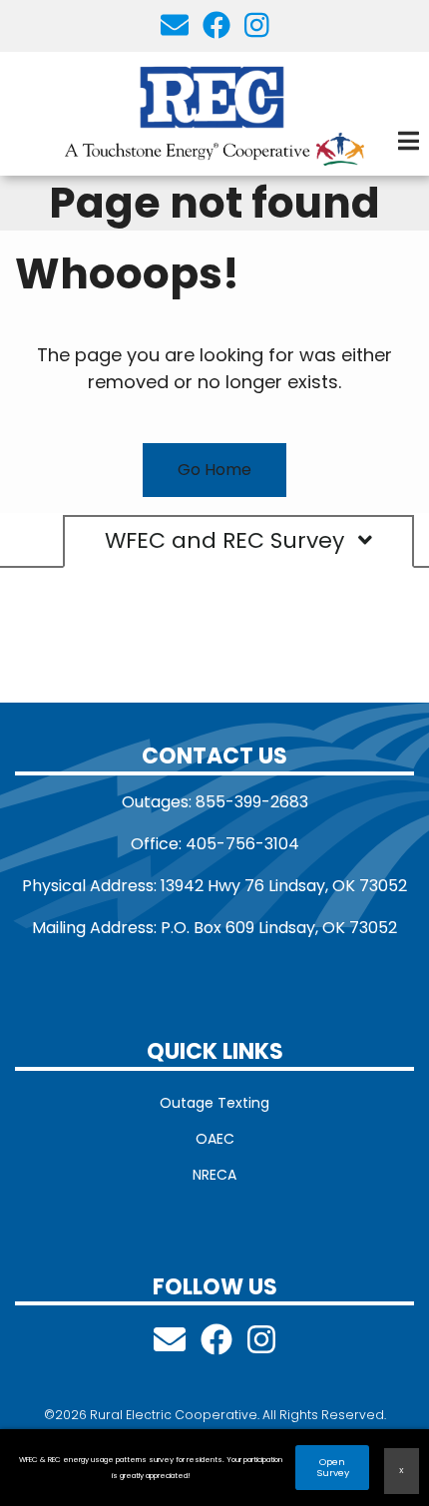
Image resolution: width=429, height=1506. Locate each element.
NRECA (214, 1175)
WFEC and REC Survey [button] (227, 541)
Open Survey (332, 1468)
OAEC (215, 1139)
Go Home (214, 469)
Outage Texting (214, 1103)
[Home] (214, 114)
